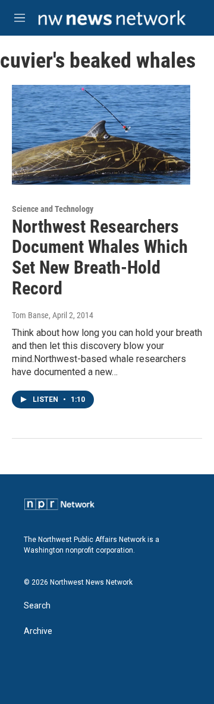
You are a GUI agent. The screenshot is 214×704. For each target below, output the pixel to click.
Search (37, 605)
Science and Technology (52, 209)
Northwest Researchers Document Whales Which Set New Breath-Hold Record (100, 257)
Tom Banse (30, 315)
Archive (38, 631)
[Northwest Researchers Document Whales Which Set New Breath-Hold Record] (101, 134)
